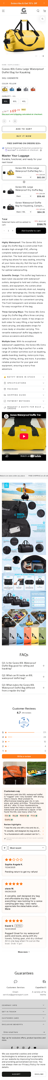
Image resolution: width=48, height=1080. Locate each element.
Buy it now (24, 136)
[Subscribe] (44, 1032)
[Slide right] (44, 3)
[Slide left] (4, 3)
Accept (16, 1074)
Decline (39, 1074)
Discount (6, 114)
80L (6, 101)
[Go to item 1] (14, 773)
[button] (38, 11)
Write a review (24, 756)
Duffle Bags (13, 65)
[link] (10, 172)
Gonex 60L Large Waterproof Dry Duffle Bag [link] (29, 188)
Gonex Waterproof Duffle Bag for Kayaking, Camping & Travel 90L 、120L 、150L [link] (29, 204)
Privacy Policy (29, 1064)
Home (4, 65)
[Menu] (3, 11)
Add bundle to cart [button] (31, 230)
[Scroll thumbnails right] (43, 773)
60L (15, 101)
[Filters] (4, 848)
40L (24, 101)
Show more (23, 952)
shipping (18, 114)
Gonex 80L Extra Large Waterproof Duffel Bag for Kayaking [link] (28, 170)
